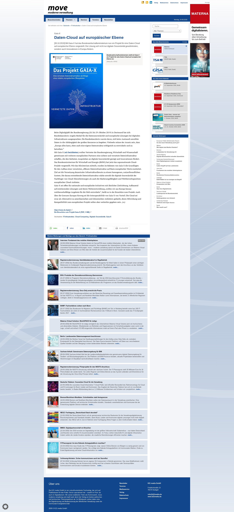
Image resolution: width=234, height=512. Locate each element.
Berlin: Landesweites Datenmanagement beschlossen (80, 336)
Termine (95, 20)
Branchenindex (54, 20)
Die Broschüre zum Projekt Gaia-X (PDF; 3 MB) (71, 212)
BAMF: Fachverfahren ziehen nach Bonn (75, 306)
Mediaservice (124, 489)
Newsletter (108, 20)
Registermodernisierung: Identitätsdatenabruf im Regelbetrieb (83, 260)
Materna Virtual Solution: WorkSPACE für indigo (78, 321)
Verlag (121, 492)
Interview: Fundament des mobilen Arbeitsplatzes (79, 240)
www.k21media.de (154, 496)
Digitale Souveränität (97, 217)
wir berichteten (71, 152)
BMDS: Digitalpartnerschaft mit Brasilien (75, 428)
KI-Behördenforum (170, 83)
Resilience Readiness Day (172, 93)
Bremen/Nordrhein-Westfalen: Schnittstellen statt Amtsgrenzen (83, 397)
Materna (166, 46)
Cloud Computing (82, 217)
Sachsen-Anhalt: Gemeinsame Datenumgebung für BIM (81, 351)
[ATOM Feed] (142, 2)
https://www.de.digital (62, 210)
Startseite (66, 25)
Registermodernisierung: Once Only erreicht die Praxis (81, 290)
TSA (165, 57)
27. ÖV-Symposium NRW (172, 104)
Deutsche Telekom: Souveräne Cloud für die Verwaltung (81, 382)
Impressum (123, 498)
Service (84, 20)
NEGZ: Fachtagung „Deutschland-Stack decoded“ (79, 413)
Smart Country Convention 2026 (174, 125)
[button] (97, 91)
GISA (166, 67)
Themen (69, 20)
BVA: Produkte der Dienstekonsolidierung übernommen (81, 275)
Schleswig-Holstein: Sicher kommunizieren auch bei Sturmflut (83, 458)
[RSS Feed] (147, 2)
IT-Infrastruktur (75, 25)
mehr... (63, 252)
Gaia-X (108, 217)
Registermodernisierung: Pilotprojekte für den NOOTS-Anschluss (85, 367)
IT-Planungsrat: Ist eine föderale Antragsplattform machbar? (83, 443)
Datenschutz (124, 495)
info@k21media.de (155, 494)
